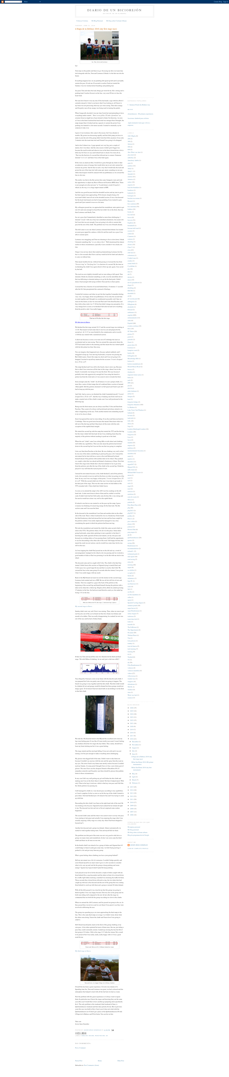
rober (129, 562)
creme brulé (131, 263)
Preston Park (132, 529)
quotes (130, 540)
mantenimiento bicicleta (135, 451)
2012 (132, 796)
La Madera (131, 407)
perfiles (130, 516)
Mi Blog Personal (97, 21)
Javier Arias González (139, 845)
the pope (130, 632)
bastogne (130, 196)
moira (129, 475)
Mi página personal (134, 827)
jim (129, 385)
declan (130, 277)
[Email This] (76, 1033)
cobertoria (131, 255)
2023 (132, 717)
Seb (129, 589)
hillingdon (131, 356)
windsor (130, 689)
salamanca (131, 578)
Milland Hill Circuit (134, 472)
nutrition (130, 494)
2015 (132, 787)
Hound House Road (134, 367)
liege (129, 426)
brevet (130, 217)
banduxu (130, 190)
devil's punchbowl (133, 282)
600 (129, 149)
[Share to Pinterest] (85, 1033)
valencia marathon (134, 670)
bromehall (131, 225)
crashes (130, 261)
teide (129, 622)
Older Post (120, 1061)
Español (130, 323)
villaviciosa (131, 676)
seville (130, 592)
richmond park (132, 554)
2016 (132, 739)
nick (129, 483)
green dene (131, 345)
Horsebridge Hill (133, 358)
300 (129, 141)
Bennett (130, 201)
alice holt (131, 155)
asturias (130, 176)
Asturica (130, 179)
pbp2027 (130, 513)
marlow (130, 459)
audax (130, 182)
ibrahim (130, 372)
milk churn (131, 470)
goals (129, 337)
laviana (130, 415)
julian (129, 394)
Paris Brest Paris (133, 505)
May (133, 774)
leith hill (130, 418)
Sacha (129, 576)
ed (128, 296)
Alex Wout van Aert (134, 152)
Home (100, 1061)
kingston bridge (133, 402)
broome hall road (133, 228)
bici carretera (132, 204)
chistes (130, 244)
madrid (130, 443)
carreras (130, 239)
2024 (132, 714)
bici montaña (132, 206)
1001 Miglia (132, 136)
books (130, 212)
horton (130, 361)
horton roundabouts (134, 364)
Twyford (130, 657)
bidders (130, 209)
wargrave (130, 681)
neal (129, 478)
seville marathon (133, 594)
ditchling (131, 288)
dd (128, 274)
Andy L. (130, 171)
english (85, 1035)
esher (129, 320)
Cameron (130, 236)
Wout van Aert (132, 695)
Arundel (130, 174)
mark (129, 456)
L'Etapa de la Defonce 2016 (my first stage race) (141, 757)
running (130, 565)
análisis (130, 166)
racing (91, 1035)
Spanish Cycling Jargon (135, 603)
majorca (130, 445)
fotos (129, 328)
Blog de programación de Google (138, 835)
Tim (129, 638)
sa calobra (131, 570)
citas (129, 250)
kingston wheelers (133, 404)
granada (130, 339)
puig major (131, 532)
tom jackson (131, 641)
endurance (131, 312)
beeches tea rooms (133, 198)
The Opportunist (133, 630)
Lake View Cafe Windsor (136, 410)
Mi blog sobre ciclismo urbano (137, 832)
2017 (132, 736)
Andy (129, 168)
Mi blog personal (133, 830)
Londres (130, 432)
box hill (130, 215)
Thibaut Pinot (132, 635)
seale (129, 586)
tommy (130, 643)
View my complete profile (138, 848)
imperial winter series (134, 375)
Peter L (130, 519)
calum (130, 234)
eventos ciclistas (133, 326)
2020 (132, 726)
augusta (130, 185)
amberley (131, 158)
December (135, 741)
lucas (129, 440)
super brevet (131, 608)
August (134, 748)
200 (129, 139)
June (133, 754)
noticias (130, 491)
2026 (132, 708)
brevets (130, 220)
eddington (131, 301)
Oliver (130, 500)
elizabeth (131, 307)
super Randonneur (133, 611)
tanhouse (130, 616)
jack (129, 380)
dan (129, 272)
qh (128, 535)
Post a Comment (80, 1048)
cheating (130, 242)
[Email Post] (112, 1030)
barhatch (130, 193)
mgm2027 (131, 464)
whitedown (131, 684)
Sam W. (130, 581)
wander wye (131, 679)
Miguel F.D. (131, 467)
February (135, 783)
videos (130, 673)
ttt (128, 654)
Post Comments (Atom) (91, 1065)
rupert (129, 567)
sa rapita (130, 573)
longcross (131, 434)
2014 (132, 790)
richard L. (131, 551)
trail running (132, 649)
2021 (132, 723)
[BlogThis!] (78, 1033)
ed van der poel (133, 299)
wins (129, 692)
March (134, 780)
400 (129, 147)
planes (130, 524)
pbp (129, 508)
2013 (132, 793)
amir (129, 163)
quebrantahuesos (133, 537)
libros (129, 424)
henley (130, 353)
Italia (129, 377)
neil (129, 480)
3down (130, 144)
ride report (131, 556)
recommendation (133, 548)
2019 (132, 729)
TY (129, 660)
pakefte (130, 502)
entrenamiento (132, 318)
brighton (130, 223)
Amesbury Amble (133, 160)
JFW (129, 383)
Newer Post (78, 1061)
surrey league (132, 613)
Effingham (131, 304)
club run (130, 252)
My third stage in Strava (83, 951)
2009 (132, 805)
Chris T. (130, 247)
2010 (132, 802)
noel (129, 489)
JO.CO (130, 388)
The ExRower (132, 627)
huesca (130, 369)
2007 (132, 812)
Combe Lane (132, 258)
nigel (129, 486)
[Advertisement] (89, 1054)
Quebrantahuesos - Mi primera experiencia (139, 114)
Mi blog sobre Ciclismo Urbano (116, 21)
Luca (129, 437)
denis (129, 280)
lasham (130, 413)
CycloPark (131, 266)
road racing (100, 1035)
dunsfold (130, 293)
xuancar (130, 698)
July (133, 751)
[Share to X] (81, 1033)
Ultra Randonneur (133, 665)
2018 (132, 733)
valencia (130, 668)
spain (129, 600)
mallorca (130, 448)
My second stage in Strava (83, 606)
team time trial (132, 619)
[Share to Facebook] (83, 1033)
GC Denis (131, 331)
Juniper (130, 396)
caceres (130, 231)
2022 (132, 720)
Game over (129, 109)
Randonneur (132, 546)
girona (130, 334)
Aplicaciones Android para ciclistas (137, 118)
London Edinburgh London (137, 429)
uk (107, 1035)
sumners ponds (132, 605)
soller (129, 597)
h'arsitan (130, 348)
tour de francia (132, 646)
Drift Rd (130, 291)
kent (129, 399)
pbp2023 (130, 510)
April (134, 777)
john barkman (132, 391)
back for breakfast (133, 187)
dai (129, 269)
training (130, 652)
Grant (129, 342)
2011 (132, 799)
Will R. (130, 687)
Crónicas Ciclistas (82, 21)
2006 (132, 815)
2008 (132, 809)
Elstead (130, 309)
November (135, 745)
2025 (132, 711)
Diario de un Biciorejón (114, 10)
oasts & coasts (132, 497)
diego (129, 285)
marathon (131, 453)
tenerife (130, 624)
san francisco (132, 584)
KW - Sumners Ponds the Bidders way (138, 105)
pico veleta (131, 521)
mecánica (131, 461)
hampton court (132, 350)
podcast (130, 527)
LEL (129, 421)
